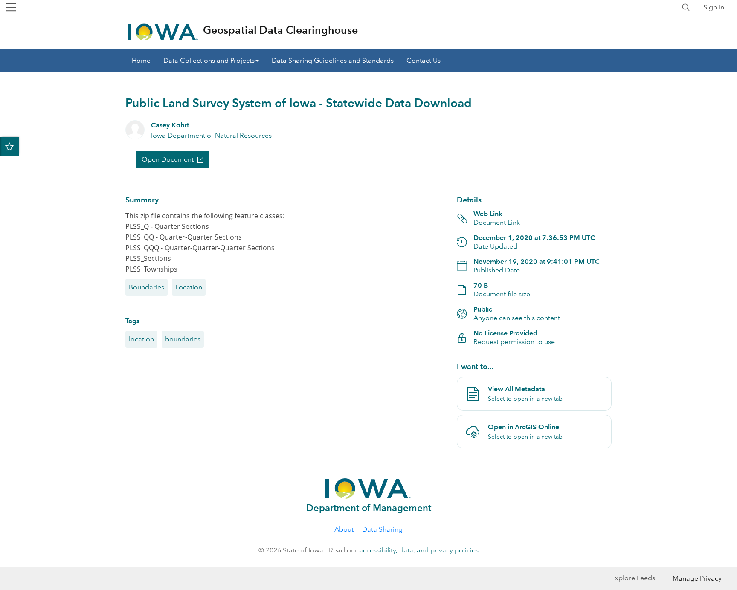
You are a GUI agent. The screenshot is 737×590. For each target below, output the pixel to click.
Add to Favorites (9, 146)
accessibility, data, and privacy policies (419, 550)
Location (188, 287)
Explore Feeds (633, 578)
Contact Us (423, 60)
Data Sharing (382, 529)
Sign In (713, 7)
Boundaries (146, 287)
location (141, 339)
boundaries (182, 339)
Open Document (168, 159)
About (344, 529)
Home (141, 60)
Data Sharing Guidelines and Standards (333, 60)
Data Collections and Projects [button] (209, 60)
